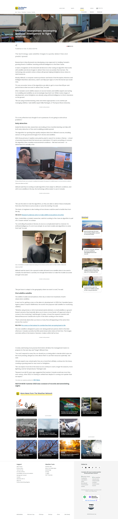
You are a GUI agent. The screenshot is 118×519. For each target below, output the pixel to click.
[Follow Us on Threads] (96, 467)
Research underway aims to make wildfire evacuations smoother (43, 215)
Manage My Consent (22, 475)
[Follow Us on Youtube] (89, 467)
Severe (29, 12)
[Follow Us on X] (99, 467)
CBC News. (36, 380)
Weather (24, 12)
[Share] (16, 45)
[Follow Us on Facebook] (82, 467)
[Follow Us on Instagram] (85, 467)
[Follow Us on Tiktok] (92, 467)
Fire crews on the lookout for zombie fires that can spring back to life (43, 325)
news (19, 12)
